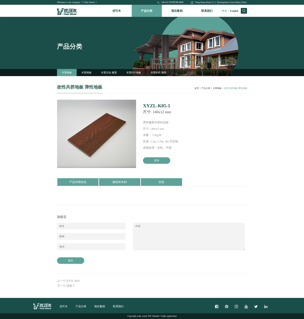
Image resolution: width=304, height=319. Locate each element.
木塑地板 (67, 72)
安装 (161, 182)
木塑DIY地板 (133, 72)
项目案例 (177, 10)
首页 (196, 88)
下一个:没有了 (66, 285)
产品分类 (146, 10)
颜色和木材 (120, 182)
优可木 (116, 10)
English (234, 11)
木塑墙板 (86, 72)
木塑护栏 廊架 (158, 72)
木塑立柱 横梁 (109, 72)
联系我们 (207, 10)
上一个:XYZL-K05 (68, 280)
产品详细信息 (77, 182)
